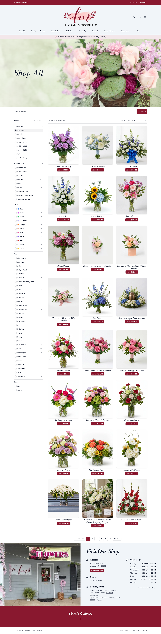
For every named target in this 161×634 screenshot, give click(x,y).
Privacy (127, 630)
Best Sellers (55, 31)
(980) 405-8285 (22, 2)
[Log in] (139, 17)
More (138, 31)
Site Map (144, 630)
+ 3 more (109, 592)
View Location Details (146, 588)
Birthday (69, 31)
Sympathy (82, 31)
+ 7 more (98, 600)
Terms (121, 630)
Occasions (125, 31)
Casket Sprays (109, 31)
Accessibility (135, 630)
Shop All (22, 31)
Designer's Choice (38, 31)
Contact (143, 2)
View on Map (98, 570)
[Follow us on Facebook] (80, 619)
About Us (133, 2)
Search (143, 111)
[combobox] (136, 120)
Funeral (95, 31)
